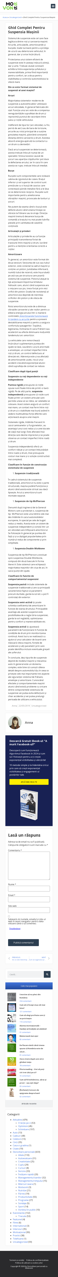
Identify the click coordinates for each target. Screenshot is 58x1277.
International (19, 1225)
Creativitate (24, 1161)
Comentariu (15, 850)
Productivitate (25, 1196)
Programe (23, 1200)
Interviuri (17, 1229)
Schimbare (23, 1129)
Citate (16, 1148)
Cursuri (22, 1167)
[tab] (29, 986)
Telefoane (18, 1238)
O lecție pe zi (24, 1122)
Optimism (23, 1126)
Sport (21, 1206)
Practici (16, 1235)
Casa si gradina (20, 1145)
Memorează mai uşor (29, 1036)
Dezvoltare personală (24, 1151)
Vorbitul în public (26, 1209)
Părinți (21, 1193)
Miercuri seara (25, 1184)
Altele (21, 1155)
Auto (15, 1132)
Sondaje (22, 1203)
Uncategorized (15, 17)
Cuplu (21, 1164)
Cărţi (15, 1142)
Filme (15, 1222)
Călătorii (17, 1139)
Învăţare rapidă (26, 1174)
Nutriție (22, 1190)
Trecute (22, 1216)
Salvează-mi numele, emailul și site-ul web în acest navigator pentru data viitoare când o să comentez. (27, 921)
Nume (12, 884)
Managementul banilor (30, 1177)
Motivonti (23, 1187)
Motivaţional (19, 1232)
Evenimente (19, 1212)
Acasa (5, 17)
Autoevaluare (25, 1158)
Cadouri (17, 1135)
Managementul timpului (30, 1180)
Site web (12, 906)
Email (11, 895)
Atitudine (17, 1119)
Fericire (22, 1171)
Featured (17, 1219)
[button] (53, 6)
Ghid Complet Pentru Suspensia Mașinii (26, 29)
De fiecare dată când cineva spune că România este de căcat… (32, 1048)
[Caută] (47, 974)
